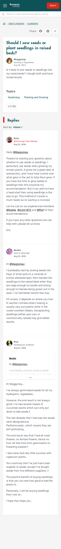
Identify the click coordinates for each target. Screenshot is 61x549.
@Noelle (11, 209)
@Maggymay (20, 152)
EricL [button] (16, 138)
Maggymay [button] (20, 59)
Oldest (17, 127)
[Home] (4, 24)
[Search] (3, 14)
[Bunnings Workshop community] (15, 5)
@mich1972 (24, 209)
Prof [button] (16, 341)
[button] (9, 61)
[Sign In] (53, 6)
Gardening (14, 98)
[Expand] (30, 378)
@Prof (40, 209)
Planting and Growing (36, 98)
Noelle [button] (17, 250)
